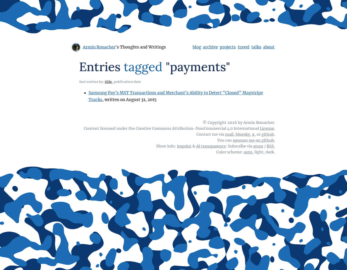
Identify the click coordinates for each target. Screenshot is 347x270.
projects (228, 47)
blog (197, 47)
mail (229, 134)
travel (244, 47)
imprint (184, 146)
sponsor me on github (253, 140)
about (269, 47)
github (268, 134)
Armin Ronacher (99, 47)
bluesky (243, 134)
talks (256, 47)
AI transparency (211, 146)
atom (258, 146)
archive (210, 47)
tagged (143, 66)
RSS (270, 146)
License (267, 128)
